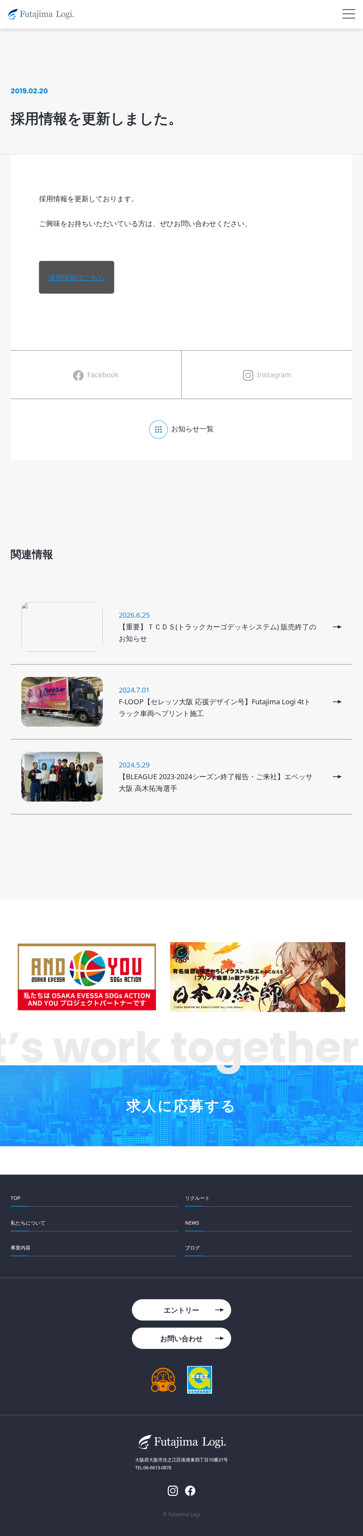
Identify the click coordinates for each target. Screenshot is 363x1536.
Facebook (103, 374)
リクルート (197, 1198)
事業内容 (20, 1247)
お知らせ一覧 (192, 428)
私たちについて (28, 1222)
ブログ (192, 1247)
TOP (15, 1198)
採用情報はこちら (76, 277)
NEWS (192, 1222)
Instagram (274, 374)
